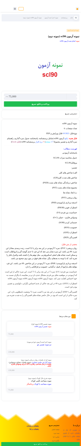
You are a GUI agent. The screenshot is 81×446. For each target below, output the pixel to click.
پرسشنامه (64, 18)
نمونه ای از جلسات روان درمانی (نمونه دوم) (36, 360)
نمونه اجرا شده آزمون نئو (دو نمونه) (39, 342)
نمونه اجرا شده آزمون (51, 18)
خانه (71, 18)
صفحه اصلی (55, 429)
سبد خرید (56, 433)
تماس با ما (56, 437)
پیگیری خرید (55, 440)
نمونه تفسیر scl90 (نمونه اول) (41, 324)
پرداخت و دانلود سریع (40, 104)
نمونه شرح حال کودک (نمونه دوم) (39, 378)
